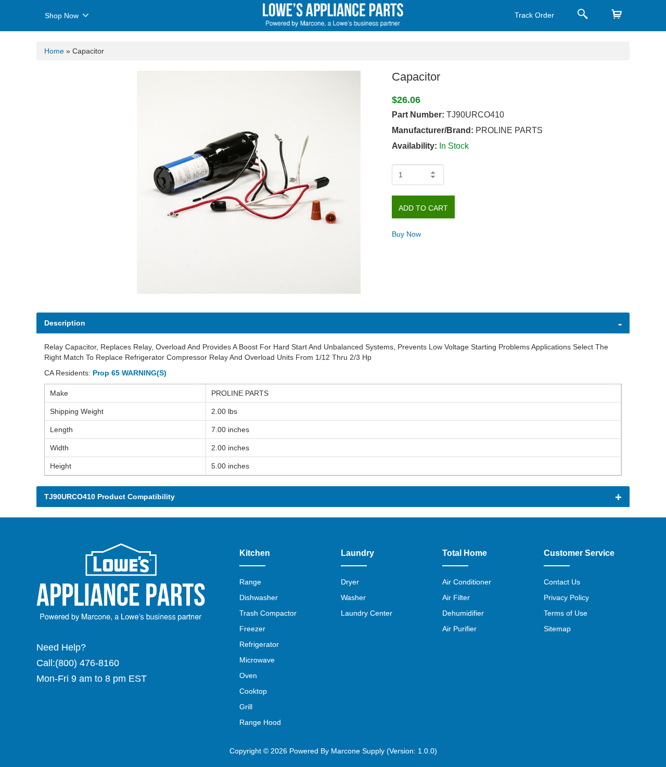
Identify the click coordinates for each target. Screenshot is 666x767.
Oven (248, 675)
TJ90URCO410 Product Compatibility (109, 496)
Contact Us (562, 582)
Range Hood (260, 722)
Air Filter (456, 597)
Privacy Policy (566, 597)
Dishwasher (258, 597)
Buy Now (406, 234)
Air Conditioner (466, 582)
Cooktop (253, 691)
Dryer (350, 582)
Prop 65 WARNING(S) (129, 373)
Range (250, 582)
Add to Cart (423, 208)
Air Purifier (459, 629)
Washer (353, 597)
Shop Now (62, 15)
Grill (245, 707)
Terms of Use (565, 613)
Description (64, 323)
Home (54, 51)
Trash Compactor (268, 613)
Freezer (252, 629)
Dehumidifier (463, 613)
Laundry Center (366, 613)
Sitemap (557, 629)
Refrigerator (259, 644)
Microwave (257, 660)
